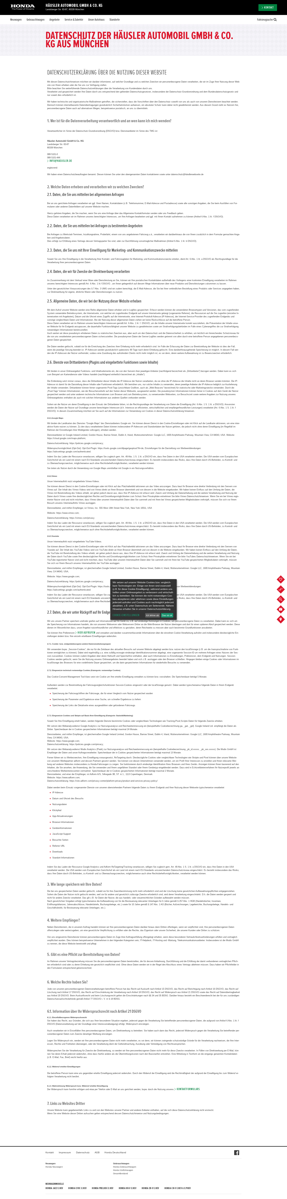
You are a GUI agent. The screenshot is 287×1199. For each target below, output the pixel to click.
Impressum (65, 1152)
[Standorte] (283, 619)
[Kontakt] (283, 609)
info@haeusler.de (60, 160)
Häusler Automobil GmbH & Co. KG (74, 5)
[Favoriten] (283, 579)
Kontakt (50, 1152)
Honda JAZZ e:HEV (54, 1188)
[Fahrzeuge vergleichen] (283, 589)
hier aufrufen (86, 632)
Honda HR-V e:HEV (127, 1188)
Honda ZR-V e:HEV (150, 1188)
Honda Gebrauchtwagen (124, 1167)
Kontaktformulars (188, 1089)
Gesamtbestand (120, 1173)
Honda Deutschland (115, 1152)
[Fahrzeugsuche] (283, 599)
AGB (97, 1152)
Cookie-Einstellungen (126, 615)
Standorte (114, 19)
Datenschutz (83, 1152)
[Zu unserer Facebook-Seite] (236, 1151)
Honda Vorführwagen (123, 1170)
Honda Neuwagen (54, 1167)
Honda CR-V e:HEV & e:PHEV (177, 1188)
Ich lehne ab (152, 615)
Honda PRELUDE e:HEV (102, 1188)
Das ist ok (167, 615)
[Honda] (23, 7)
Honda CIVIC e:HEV (77, 1188)
